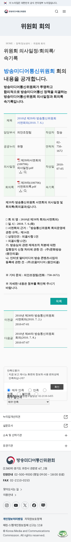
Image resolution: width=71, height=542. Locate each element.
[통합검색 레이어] (56, 11)
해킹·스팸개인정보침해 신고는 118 (22, 525)
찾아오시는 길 (11, 489)
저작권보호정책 (33, 519)
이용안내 (8, 495)
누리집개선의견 (11, 417)
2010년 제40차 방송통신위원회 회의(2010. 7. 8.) (34, 335)
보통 (10, 394)
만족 (36, 390)
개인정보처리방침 (13, 519)
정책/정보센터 (23, 43)
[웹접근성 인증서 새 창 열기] (63, 532)
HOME (9, 43)
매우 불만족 (14, 397)
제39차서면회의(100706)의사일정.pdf (29, 164)
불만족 (26, 394)
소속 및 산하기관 (12, 435)
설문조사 (8, 425)
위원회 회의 (39, 43)
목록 (59, 301)
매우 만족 (18, 390)
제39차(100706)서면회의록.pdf (29, 184)
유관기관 (8, 445)
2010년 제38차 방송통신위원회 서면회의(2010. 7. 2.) (34, 317)
